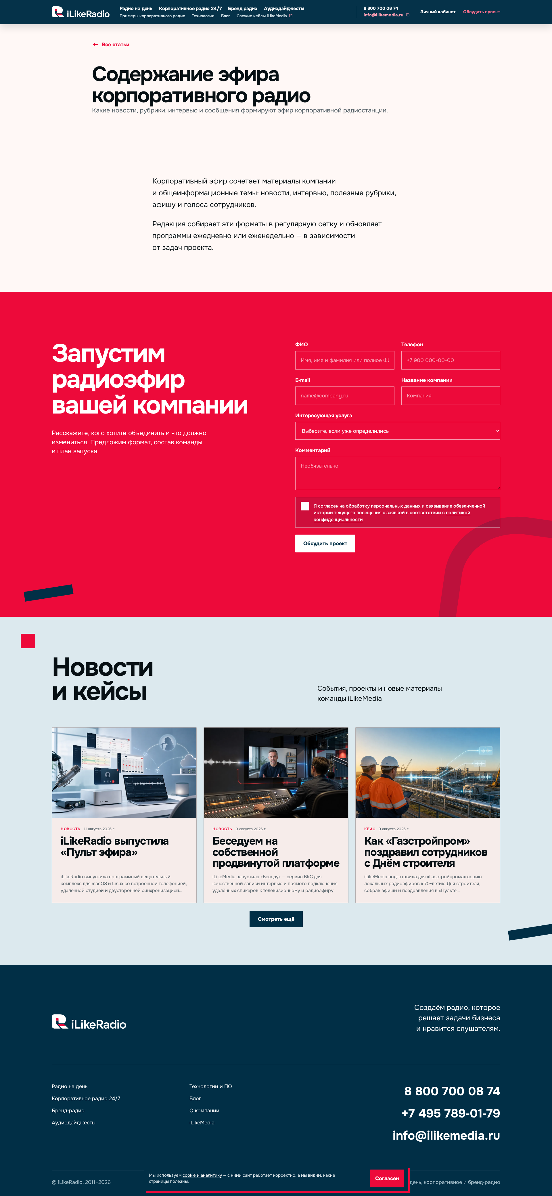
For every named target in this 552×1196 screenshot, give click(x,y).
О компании (204, 1110)
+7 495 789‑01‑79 (450, 1113)
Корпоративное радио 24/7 (190, 8)
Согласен (387, 1178)
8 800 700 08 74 (381, 8)
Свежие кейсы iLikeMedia (262, 16)
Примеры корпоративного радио (152, 16)
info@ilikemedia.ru (384, 15)
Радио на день (136, 8)
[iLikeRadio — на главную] (81, 12)
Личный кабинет (438, 12)
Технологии (203, 16)
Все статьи (115, 44)
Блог (225, 16)
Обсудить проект (481, 12)
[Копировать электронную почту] (408, 15)
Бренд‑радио (242, 8)
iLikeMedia (201, 1123)
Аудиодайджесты (284, 8)
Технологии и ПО (210, 1086)
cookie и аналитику (202, 1175)
